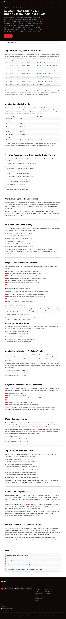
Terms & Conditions (38, 593)
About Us (36, 587)
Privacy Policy (37, 589)
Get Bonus (8, 36)
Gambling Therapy (9, 588)
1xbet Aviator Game (51, 1)
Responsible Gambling (19, 588)
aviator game (47, 202)
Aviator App (32, 1)
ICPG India (29, 588)
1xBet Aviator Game (28, 504)
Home (27, 1)
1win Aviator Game (41, 1)
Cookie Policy (37, 591)
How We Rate (37, 596)
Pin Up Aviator (60, 1)
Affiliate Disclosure (38, 595)
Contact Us (37, 600)
